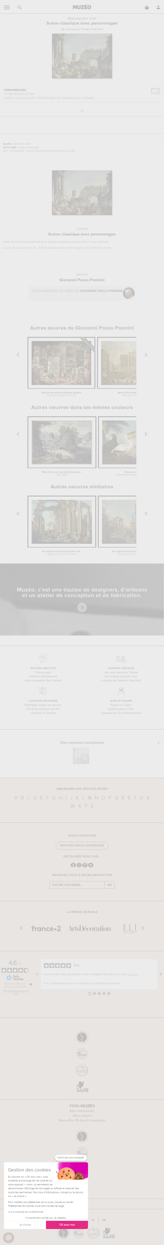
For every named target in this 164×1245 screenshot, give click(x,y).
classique (64, 241)
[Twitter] (91, 867)
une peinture (32, 241)
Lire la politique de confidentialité (25, 1212)
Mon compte (82, 1115)
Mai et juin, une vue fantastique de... (62, 473)
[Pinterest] (85, 867)
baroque (102, 241)
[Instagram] (79, 867)
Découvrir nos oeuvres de (77, 291)
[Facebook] (73, 867)
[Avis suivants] (161, 974)
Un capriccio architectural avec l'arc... (132, 553)
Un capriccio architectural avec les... (62, 553)
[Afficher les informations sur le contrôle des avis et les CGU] (30, 984)
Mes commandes (82, 1110)
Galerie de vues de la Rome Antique (61, 394)
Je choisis (25, 1224)
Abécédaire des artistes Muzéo (82, 789)
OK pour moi (67, 1224)
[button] (8, 1237)
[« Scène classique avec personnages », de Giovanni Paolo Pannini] (81, 756)
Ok (109, 885)
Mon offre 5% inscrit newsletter (82, 1120)
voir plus (132, 974)
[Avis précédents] (37, 974)
